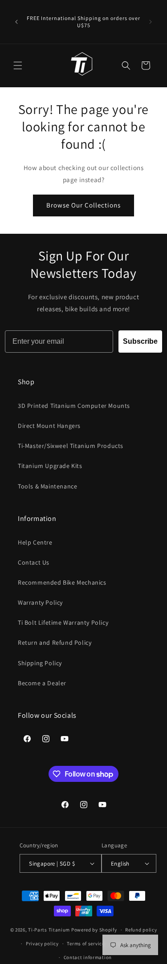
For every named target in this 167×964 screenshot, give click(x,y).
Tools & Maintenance (47, 486)
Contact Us (33, 562)
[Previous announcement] (16, 22)
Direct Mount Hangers (49, 426)
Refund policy (141, 930)
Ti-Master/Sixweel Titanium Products (70, 446)
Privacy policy (42, 943)
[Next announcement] (150, 22)
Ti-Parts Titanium (49, 930)
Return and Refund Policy (54, 643)
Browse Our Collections (83, 205)
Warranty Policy (40, 602)
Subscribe (140, 341)
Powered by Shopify (94, 930)
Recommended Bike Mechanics (62, 582)
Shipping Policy (40, 663)
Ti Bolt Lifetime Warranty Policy (63, 622)
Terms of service (85, 943)
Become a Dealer (42, 683)
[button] (18, 65)
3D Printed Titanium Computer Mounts (74, 406)
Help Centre (35, 542)
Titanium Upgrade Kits (50, 466)
